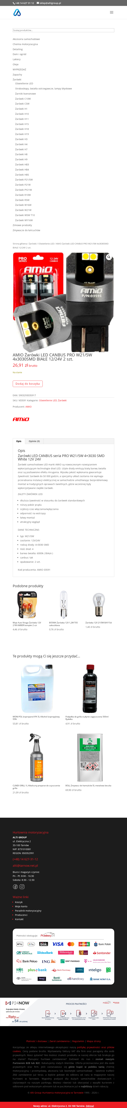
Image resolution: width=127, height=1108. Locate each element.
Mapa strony (94, 1041)
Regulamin (78, 1041)
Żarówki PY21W (23, 189)
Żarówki (33, 243)
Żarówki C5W (22, 103)
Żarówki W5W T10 (25, 215)
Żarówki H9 (21, 159)
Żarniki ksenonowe (25, 93)
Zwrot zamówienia (59, 1041)
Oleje (16, 64)
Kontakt (19, 919)
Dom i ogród (19, 54)
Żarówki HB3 (22, 164)
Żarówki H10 (22, 113)
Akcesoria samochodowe (26, 39)
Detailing (18, 49)
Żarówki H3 (21, 139)
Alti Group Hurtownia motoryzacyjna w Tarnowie (57, 1092)
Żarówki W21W (23, 210)
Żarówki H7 (21, 149)
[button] (109, 257)
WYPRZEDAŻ (19, 69)
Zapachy (17, 74)
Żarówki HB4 (22, 169)
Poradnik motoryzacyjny (28, 910)
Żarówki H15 (22, 124)
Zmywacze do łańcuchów (26, 230)
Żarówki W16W (23, 204)
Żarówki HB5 (22, 174)
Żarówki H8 (21, 154)
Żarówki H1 (21, 108)
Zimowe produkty (22, 225)
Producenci (21, 914)
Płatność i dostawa (36, 1041)
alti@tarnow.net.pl (25, 865)
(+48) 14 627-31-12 (25, 859)
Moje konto (21, 906)
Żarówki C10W (23, 98)
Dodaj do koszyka (28, 383)
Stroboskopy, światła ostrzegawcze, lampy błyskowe (43, 88)
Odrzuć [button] (90, 1106)
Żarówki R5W (22, 200)
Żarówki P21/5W (24, 179)
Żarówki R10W (23, 194)
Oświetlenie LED (46, 243)
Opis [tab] (18, 441)
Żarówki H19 (22, 134)
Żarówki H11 (22, 118)
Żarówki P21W (23, 184)
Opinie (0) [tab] (34, 441)
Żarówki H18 (22, 129)
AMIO (28, 406)
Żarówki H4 (21, 144)
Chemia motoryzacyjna (25, 44)
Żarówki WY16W (24, 220)
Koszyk (18, 902)
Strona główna (20, 243)
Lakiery (17, 59)
